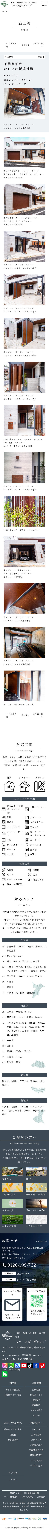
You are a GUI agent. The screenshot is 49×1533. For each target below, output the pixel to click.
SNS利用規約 (27, 1497)
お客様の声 (13, 1439)
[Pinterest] (42, 1365)
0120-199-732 (19, 1264)
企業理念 (36, 1389)
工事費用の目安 (36, 1450)
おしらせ (36, 1415)
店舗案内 (36, 1405)
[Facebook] (36, 1365)
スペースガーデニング (21, 5)
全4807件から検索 (13, 1394)
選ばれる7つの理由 (12, 1429)
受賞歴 (13, 1434)
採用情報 (41, 1497)
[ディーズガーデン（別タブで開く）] (34, 1519)
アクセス (13, 1479)
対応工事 (36, 1429)
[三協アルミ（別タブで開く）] (10, 1519)
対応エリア (36, 1439)
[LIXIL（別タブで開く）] (4, 1519)
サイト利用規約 (11, 1497)
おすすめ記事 (36, 1465)
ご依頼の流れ (36, 1445)
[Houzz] (4, 1374)
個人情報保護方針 (31, 1493)
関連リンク (15, 1493)
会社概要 (36, 1400)
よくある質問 (36, 1460)
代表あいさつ (36, 1394)
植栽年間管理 (36, 1455)
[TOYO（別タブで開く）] (28, 1519)
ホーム (4, 11)
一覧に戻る (24, 45)
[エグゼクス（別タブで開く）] (45, 1519)
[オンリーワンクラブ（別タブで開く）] (39, 1519)
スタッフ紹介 (36, 1410)
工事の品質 (36, 1434)
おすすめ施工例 (13, 1389)
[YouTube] (24, 1365)
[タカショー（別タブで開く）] (21, 1519)
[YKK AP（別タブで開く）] (15, 1519)
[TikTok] (30, 1365)
